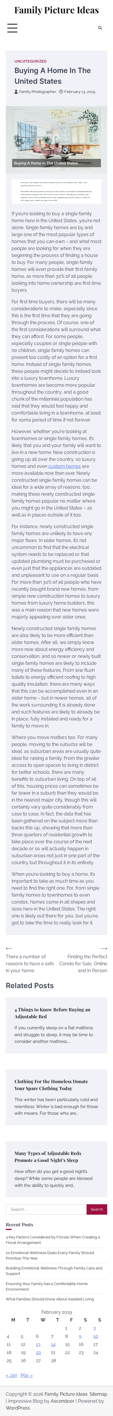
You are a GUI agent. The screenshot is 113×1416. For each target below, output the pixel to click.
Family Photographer (37, 92)
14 (53, 1344)
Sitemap (98, 1394)
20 (38, 1352)
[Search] (100, 28)
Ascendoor (62, 1401)
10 (95, 1336)
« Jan (11, 1375)
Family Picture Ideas (56, 9)
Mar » (27, 1375)
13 (38, 1344)
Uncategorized (30, 61)
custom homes (64, 466)
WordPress (18, 1408)
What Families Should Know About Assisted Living (50, 1299)
